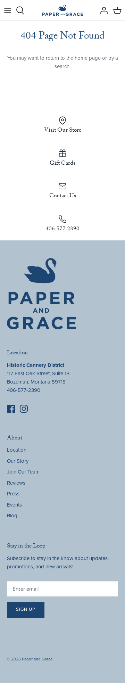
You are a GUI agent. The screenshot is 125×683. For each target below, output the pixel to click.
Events (14, 505)
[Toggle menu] (7, 10)
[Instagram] (24, 409)
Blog (12, 515)
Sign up (25, 609)
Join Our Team (23, 472)
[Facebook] (11, 409)
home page (88, 58)
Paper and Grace (37, 659)
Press (13, 494)
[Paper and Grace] (62, 10)
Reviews (16, 483)
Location (16, 450)
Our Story (17, 461)
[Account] (102, 10)
